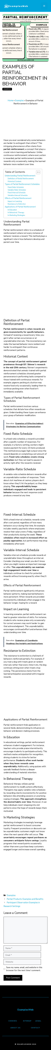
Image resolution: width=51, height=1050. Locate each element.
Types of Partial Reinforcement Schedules (22, 184)
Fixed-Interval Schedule (17, 193)
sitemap (27, 1021)
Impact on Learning (15, 201)
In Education (12, 210)
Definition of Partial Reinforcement (21, 178)
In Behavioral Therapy (16, 212)
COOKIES (12, 1021)
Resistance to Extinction (17, 204)
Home (10, 100)
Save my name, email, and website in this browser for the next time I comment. (24, 969)
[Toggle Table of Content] (37, 172)
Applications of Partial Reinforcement (20, 206)
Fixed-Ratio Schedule (16, 187)
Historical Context (14, 181)
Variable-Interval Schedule (18, 195)
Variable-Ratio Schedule (17, 190)
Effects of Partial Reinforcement (18, 198)
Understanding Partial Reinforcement (20, 175)
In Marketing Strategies (16, 215)
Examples (7, 89)
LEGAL (38, 1021)
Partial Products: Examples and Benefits (25, 899)
